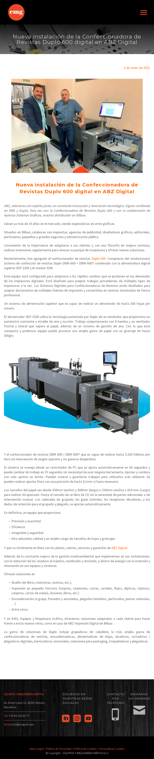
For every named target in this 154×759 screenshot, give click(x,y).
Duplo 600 (98, 258)
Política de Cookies (85, 749)
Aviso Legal (36, 749)
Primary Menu (143, 12)
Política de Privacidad (58, 749)
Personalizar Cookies (112, 749)
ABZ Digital (119, 548)
